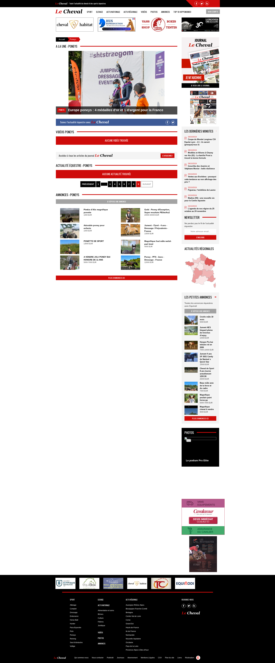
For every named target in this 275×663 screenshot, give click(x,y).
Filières (101, 622)
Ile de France (131, 631)
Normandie (130, 635)
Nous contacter (98, 658)
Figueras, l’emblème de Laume (201, 190)
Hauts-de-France (132, 628)
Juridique (101, 626)
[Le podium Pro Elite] (200, 450)
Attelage (73, 605)
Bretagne (129, 613)
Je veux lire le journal (200, 85)
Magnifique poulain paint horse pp (206, 397)
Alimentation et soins (106, 610)
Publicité (110, 658)
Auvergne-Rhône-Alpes (135, 605)
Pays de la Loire (132, 646)
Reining (73, 639)
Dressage (73, 613)
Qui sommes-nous (81, 658)
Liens (179, 658)
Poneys (73, 635)
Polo (71, 631)
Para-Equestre (75, 628)
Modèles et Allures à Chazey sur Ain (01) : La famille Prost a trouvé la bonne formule (198, 155)
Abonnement (132, 658)
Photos (154, 11)
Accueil (62, 39)
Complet (73, 609)
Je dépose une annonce (116, 201)
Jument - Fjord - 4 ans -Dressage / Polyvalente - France (156, 228)
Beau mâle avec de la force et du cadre (207, 385)
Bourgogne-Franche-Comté (136, 609)
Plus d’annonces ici (116, 277)
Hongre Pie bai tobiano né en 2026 (206, 344)
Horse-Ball (74, 620)
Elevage (99, 11)
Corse (128, 620)
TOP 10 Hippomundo (182, 11)
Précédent (88, 184)
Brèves (100, 614)
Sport (90, 11)
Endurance (74, 616)
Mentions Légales (148, 658)
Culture (101, 618)
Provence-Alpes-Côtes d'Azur (137, 650)
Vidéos (144, 11)
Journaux (120, 658)
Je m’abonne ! (167, 155)
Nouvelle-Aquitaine (133, 639)
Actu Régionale (130, 11)
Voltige (72, 646)
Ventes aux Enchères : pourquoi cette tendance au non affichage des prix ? (200, 179)
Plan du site (169, 658)
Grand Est (129, 624)
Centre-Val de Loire (133, 616)
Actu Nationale (113, 11)
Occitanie (129, 642)
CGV (160, 658)
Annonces (165, 11)
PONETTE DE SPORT (94, 241)
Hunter (72, 624)
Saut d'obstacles (76, 642)
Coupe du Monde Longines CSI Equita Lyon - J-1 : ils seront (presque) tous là (200, 142)
